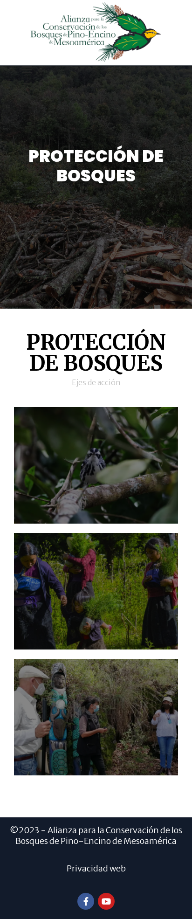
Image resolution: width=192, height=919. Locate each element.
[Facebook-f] (85, 901)
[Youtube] (106, 901)
